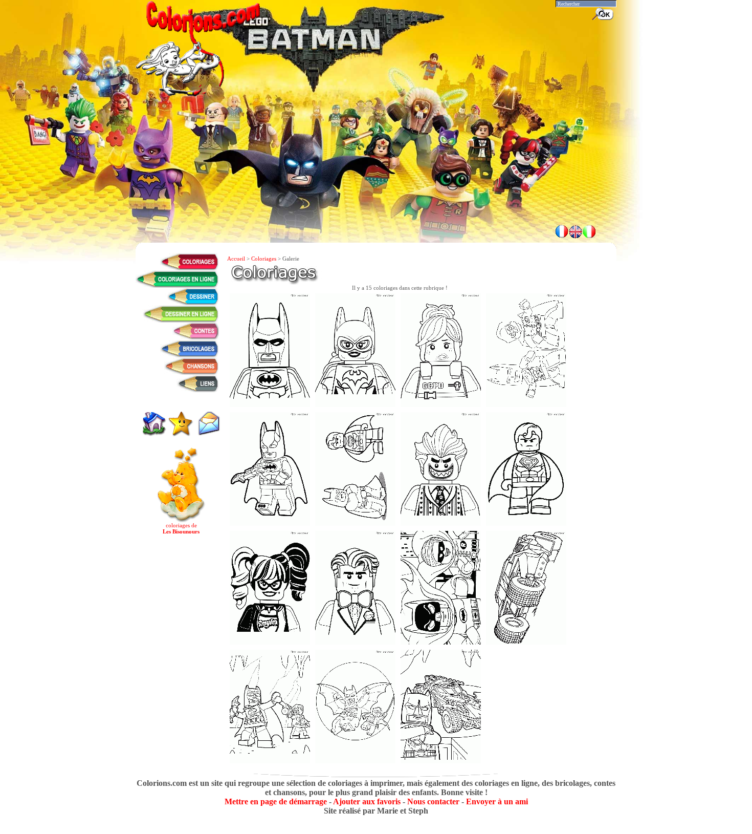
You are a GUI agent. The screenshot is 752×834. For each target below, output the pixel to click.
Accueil (236, 258)
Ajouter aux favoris (367, 801)
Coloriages (263, 258)
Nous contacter (433, 801)
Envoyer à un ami (497, 801)
